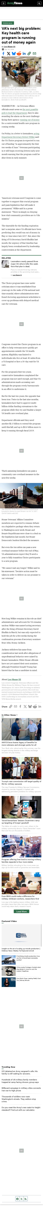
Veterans (7, 23)
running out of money (30, 120)
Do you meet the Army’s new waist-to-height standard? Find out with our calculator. (21, 1108)
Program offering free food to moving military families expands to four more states (21, 860)
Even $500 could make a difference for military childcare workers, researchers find (20, 897)
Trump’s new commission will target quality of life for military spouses (21, 782)
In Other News (9, 715)
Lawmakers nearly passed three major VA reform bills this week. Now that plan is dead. (24, 264)
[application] (21, 935)
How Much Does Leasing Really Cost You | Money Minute (28, 979)
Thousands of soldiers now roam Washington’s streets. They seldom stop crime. (19, 1099)
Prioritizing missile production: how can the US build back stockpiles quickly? (28, 958)
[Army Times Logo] (14, 3)
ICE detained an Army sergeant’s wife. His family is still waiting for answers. (20, 1072)
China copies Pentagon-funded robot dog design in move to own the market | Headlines (28, 969)
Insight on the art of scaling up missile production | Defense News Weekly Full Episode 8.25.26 (21, 949)
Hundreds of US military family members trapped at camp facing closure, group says (20, 1080)
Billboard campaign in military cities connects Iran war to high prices (21, 1089)
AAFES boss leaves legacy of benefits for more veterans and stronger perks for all (19, 743)
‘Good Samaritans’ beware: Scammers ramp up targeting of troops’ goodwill (21, 821)
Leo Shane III (9, 47)
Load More (21, 911)
